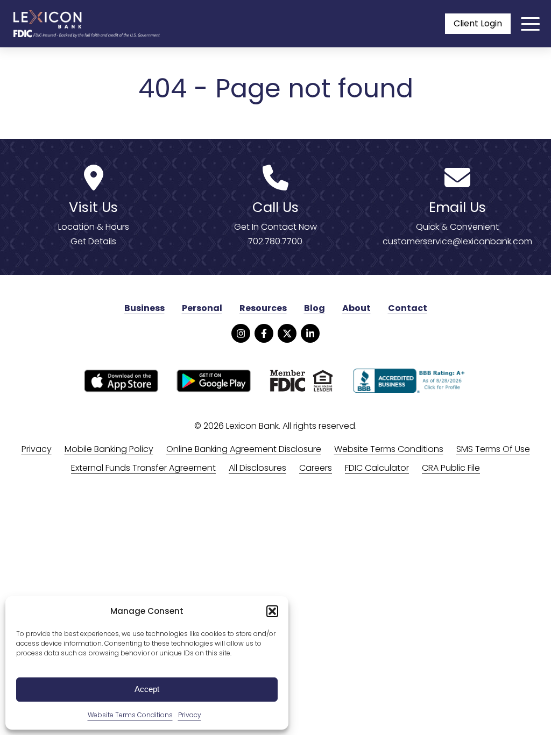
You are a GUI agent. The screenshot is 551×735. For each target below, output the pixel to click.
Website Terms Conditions (130, 714)
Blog (314, 308)
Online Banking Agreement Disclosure (243, 449)
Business (144, 308)
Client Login (478, 23)
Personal (202, 308)
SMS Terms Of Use (493, 449)
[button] (272, 611)
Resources (263, 308)
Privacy (189, 714)
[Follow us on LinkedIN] (310, 333)
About (356, 308)
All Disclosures (257, 468)
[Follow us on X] (287, 333)
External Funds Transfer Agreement (143, 468)
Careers (315, 468)
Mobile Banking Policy (109, 449)
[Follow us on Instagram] (240, 333)
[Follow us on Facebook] (264, 333)
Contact (407, 308)
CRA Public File (451, 468)
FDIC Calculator (377, 468)
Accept (147, 689)
